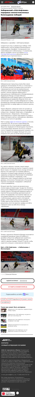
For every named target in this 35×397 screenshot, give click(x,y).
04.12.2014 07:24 (5, 6)
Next (32, 260)
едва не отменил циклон (18, 122)
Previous (2, 260)
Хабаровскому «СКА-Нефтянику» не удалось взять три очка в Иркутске (19, 315)
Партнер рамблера (15, 389)
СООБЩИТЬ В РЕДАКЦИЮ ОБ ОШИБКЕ (13, 345)
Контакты (4, 343)
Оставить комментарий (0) (17, 287)
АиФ (12, 40)
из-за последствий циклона (14, 53)
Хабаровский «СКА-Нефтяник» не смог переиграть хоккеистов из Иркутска (18, 330)
